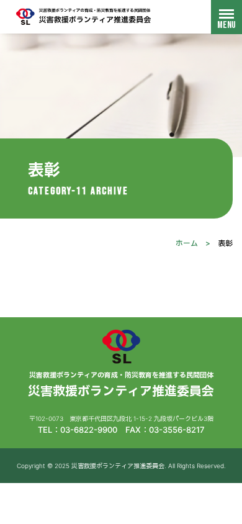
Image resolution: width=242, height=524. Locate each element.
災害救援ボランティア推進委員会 (84, 16)
